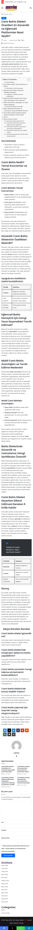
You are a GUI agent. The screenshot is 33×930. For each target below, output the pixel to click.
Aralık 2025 (4, 871)
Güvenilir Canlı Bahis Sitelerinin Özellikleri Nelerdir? (14, 91)
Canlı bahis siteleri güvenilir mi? (15, 121)
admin (5, 40)
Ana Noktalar (10, 82)
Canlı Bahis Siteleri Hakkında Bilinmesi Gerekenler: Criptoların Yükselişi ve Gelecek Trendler (8, 781)
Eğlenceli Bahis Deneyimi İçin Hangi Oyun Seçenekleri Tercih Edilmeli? (15, 99)
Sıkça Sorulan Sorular (10, 119)
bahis (10, 14)
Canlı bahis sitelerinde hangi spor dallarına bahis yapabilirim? (16, 123)
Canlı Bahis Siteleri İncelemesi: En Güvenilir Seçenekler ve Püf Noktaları (8, 769)
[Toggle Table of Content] (28, 79)
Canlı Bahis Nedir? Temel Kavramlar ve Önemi (16, 85)
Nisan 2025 (4, 886)
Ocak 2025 (4, 895)
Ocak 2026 (4, 868)
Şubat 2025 (4, 892)
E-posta (4, 830)
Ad (2, 822)
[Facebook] (5, 730)
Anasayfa (5, 14)
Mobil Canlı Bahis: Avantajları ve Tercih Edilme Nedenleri (16, 103)
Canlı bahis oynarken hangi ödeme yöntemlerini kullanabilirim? (16, 127)
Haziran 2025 (5, 880)
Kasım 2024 (4, 902)
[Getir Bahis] (11, 8)
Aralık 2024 (4, 898)
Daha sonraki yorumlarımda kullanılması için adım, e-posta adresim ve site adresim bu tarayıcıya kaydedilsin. (15, 848)
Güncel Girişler (5, 913)
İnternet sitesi (5, 838)
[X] (9, 730)
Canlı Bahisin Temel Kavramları (14, 88)
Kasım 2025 (4, 874)
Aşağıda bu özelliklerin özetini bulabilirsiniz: (14, 95)
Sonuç (6, 117)
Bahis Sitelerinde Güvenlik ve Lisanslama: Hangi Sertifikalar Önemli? (16, 109)
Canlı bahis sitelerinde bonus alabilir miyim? (17, 131)
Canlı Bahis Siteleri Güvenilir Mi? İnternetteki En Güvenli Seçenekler (23, 780)
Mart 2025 (4, 889)
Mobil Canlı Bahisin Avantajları (14, 106)
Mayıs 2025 (4, 883)
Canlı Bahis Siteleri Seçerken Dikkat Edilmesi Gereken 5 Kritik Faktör (15, 114)
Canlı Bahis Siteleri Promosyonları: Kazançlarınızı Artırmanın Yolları (23, 769)
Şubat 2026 (4, 865)
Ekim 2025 (4, 877)
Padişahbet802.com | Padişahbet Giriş (15, 2)
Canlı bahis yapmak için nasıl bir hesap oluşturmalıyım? (17, 135)
